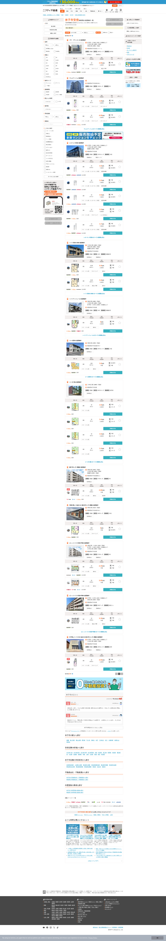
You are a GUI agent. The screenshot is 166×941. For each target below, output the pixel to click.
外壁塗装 (80, 920)
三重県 (64, 910)
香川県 (53, 915)
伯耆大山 (116, 740)
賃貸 (79, 901)
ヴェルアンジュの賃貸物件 (76, 78)
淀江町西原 (91, 752)
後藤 (67, 740)
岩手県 (60, 901)
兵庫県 (57, 912)
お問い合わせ (108, 905)
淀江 (106, 740)
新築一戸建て (97, 814)
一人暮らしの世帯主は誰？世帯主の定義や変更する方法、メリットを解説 (115, 837)
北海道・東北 (47, 901)
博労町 (83, 740)
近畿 (45, 912)
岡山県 (57, 914)
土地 (111, 814)
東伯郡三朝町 (86, 765)
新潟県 (53, 908)
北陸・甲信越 (47, 908)
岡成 (95, 754)
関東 (45, 905)
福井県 (72, 908)
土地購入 (80, 909)
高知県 (60, 915)
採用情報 (120, 927)
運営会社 (95, 927)
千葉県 (65, 905)
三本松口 (101, 740)
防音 (128, 52)
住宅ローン (80, 918)
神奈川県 (58, 905)
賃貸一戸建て (99, 901)
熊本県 (64, 917)
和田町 (109, 752)
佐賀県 (57, 917)
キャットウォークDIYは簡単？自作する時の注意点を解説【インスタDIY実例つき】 (87, 837)
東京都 (53, 905)
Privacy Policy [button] (92, 938)
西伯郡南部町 (79, 766)
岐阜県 (57, 910)
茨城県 (69, 905)
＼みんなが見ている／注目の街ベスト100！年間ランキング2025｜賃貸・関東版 (101, 837)
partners (35, 938)
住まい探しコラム (82, 916)
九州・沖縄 (46, 917)
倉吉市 (99, 766)
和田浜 (68, 742)
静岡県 (60, 910)
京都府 (60, 912)
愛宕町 (119, 752)
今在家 (70, 754)
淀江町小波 (69, 752)
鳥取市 (94, 766)
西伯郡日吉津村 (70, 766)
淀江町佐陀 (77, 752)
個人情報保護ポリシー (105, 927)
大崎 (87, 754)
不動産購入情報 (81, 903)
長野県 (60, 908)
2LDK (128, 48)
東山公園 (78, 740)
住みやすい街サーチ (82, 914)
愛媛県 (57, 915)
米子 (97, 740)
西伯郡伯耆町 (88, 766)
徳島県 (72, 914)
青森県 (57, 901)
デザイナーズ (130, 54)
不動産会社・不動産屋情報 (84, 911)
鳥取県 (60, 914)
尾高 (99, 754)
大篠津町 (111, 740)
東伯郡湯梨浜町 (95, 765)
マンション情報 (81, 912)
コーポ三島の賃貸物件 (75, 382)
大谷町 (91, 754)
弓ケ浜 (88, 740)
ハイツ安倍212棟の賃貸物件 (77, 242)
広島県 (53, 914)
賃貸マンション (84, 901)
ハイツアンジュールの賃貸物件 (77, 299)
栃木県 (73, 905)
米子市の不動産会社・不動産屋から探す (77, 777)
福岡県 (53, 917)
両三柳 (105, 752)
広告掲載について (109, 907)
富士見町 (72, 740)
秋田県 (68, 901)
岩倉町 (75, 754)
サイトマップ (108, 909)
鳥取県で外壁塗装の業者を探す (74, 792)
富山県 (64, 908)
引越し (79, 921)
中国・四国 (46, 914)
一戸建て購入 (81, 907)
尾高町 (103, 754)
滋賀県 (64, 912)
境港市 (104, 766)
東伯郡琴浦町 (104, 765)
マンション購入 (81, 905)
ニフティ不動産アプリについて (112, 903)
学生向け (129, 46)
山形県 (72, 901)
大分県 (68, 917)
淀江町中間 (84, 752)
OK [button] (157, 938)
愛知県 (53, 910)
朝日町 (114, 752)
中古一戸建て (105, 814)
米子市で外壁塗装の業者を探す (74, 790)
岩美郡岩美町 (70, 765)
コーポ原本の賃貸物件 (75, 340)
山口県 (68, 914)
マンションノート (75, 731)
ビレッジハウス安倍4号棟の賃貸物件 (79, 595)
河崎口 (93, 740)
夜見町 (100, 752)
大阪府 (53, 912)
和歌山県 (73, 912)
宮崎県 (72, 917)
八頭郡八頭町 (78, 765)
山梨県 (57, 908)
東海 (45, 910)
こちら (109, 731)
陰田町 (80, 754)
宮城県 (64, 901)
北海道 (53, 901)
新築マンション (79, 814)
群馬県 (53, 906)
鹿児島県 (54, 919)
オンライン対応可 (132, 50)
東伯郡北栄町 (112, 765)
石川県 (68, 908)
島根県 (64, 914)
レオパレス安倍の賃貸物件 (76, 143)
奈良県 (68, 912)
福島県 (53, 903)
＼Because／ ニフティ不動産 (112, 901)
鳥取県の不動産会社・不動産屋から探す (77, 779)
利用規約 (114, 927)
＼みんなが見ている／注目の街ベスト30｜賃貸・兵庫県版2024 (72, 837)
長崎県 (60, 917)
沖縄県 (58, 919)
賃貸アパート (92, 901)
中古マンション (88, 814)
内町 (84, 754)
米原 (96, 752)
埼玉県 (61, 905)
